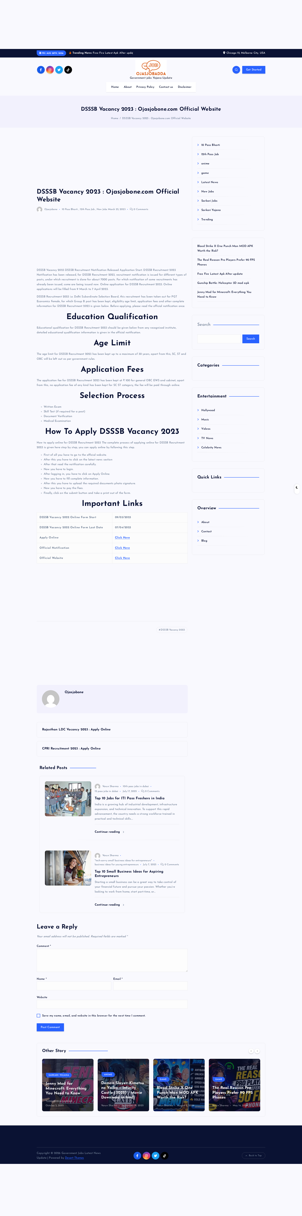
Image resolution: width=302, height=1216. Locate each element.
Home (115, 87)
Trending (207, 219)
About (128, 87)
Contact (206, 531)
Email (118, 979)
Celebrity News (211, 447)
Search (204, 325)
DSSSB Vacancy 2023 (173, 630)
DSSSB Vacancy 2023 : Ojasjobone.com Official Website (156, 118)
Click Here (122, 537)
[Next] (257, 1051)
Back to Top (255, 1155)
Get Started (253, 69)
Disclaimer (185, 87)
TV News (207, 438)
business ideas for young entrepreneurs (117, 864)
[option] (68, 1085)
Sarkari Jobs (209, 201)
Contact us (166, 87)
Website (42, 997)
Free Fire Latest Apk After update (220, 273)
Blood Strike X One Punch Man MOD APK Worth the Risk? (122, 1093)
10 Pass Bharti (70, 209)
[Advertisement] (105, 24)
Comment (44, 946)
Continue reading (108, 831)
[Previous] (251, 1051)
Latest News (209, 182)
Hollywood (208, 410)
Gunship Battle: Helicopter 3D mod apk (223, 283)
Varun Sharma (110, 786)
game (205, 173)
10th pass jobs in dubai (136, 786)
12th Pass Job (87, 209)
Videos (205, 429)
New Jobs (102, 209)
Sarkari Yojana (211, 210)
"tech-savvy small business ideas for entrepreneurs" (123, 860)
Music (205, 419)
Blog (204, 540)
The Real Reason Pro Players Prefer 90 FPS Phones (177, 1093)
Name (42, 979)
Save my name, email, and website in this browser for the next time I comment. (93, 1015)
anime (205, 163)
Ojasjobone (50, 209)
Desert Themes (74, 1158)
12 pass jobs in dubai (106, 791)
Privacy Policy (145, 87)
